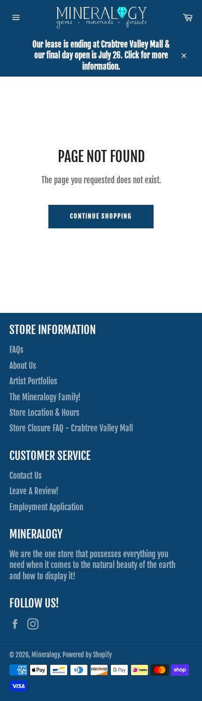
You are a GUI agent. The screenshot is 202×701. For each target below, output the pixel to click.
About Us (22, 366)
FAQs (16, 350)
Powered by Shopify (87, 655)
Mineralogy (45, 655)
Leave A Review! (34, 491)
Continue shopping (101, 216)
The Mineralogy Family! (45, 397)
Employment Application (46, 507)
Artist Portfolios (33, 381)
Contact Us (25, 476)
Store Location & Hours (44, 413)
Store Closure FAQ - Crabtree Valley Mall (71, 428)
